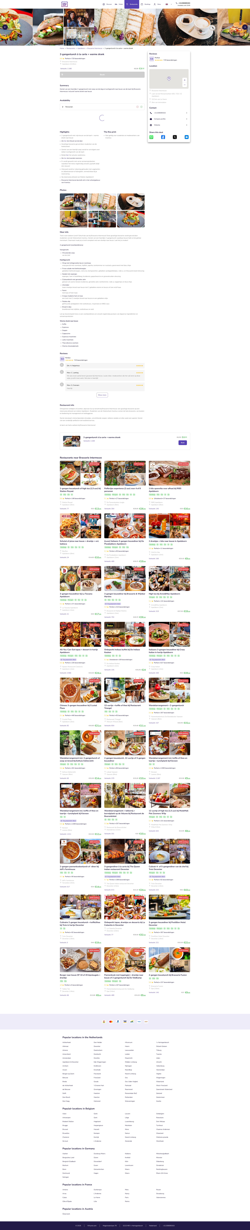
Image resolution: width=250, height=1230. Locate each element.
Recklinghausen (161, 1169)
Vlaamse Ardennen (163, 1129)
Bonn (64, 1169)
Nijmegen (128, 1066)
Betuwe (65, 1078)
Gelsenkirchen (99, 1169)
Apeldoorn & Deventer (70, 1062)
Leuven (127, 1114)
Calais (64, 1197)
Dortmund (66, 1173)
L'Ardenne (97, 1141)
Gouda (96, 1082)
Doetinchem (98, 1050)
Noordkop (128, 1070)
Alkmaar (65, 1046)
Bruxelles (65, 1133)
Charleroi (65, 1137)
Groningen (97, 1089)
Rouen (158, 1190)
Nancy (127, 1194)
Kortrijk (96, 1137)
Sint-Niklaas (160, 1121)
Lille (95, 1201)
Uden (158, 1058)
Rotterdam (129, 1097)
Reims (127, 1201)
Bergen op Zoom (68, 1074)
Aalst (64, 1114)
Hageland (97, 1121)
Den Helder (98, 1042)
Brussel (65, 1129)
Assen (64, 1070)
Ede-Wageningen (100, 1062)
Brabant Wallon (68, 1121)
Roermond (128, 1089)
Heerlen (97, 1097)
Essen (96, 1165)
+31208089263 (169, 1226)
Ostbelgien (160, 1114)
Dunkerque (98, 1190)
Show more (102, 395)
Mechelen (128, 1125)
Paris (127, 1197)
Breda (64, 1082)
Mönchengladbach (162, 1154)
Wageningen (160, 1078)
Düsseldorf (98, 1161)
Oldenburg (160, 1161)
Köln (126, 1161)
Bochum (65, 1165)
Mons (127, 1129)
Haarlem (97, 1093)
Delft (64, 1093)
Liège (127, 1118)
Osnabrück (160, 1165)
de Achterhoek (67, 1085)
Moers (127, 1169)
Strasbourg (160, 1194)
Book (183, 443)
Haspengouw (98, 1125)
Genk (95, 1114)
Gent (95, 1118)
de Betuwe (66, 1089)
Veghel (158, 1074)
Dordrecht (97, 1054)
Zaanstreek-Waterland (164, 1089)
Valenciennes (161, 1197)
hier (65, 141)
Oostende (128, 1141)
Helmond (97, 1101)
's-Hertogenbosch (162, 1042)
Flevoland (97, 1074)
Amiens (65, 1190)
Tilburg (158, 1050)
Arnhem (65, 1066)
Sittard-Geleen (161, 1046)
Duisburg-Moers (99, 1154)
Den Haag (65, 1101)
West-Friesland (161, 1085)
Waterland (160, 1082)
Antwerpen (66, 1118)
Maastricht (128, 1058)
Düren (96, 1157)
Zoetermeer (160, 1097)
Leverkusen (129, 1165)
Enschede (97, 1070)
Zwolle (158, 1101)
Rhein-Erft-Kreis (162, 1173)
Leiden (127, 1054)
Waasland (159, 1133)
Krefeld (127, 1157)
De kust (65, 1141)
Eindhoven (97, 1066)
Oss (126, 1078)
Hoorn (127, 1046)
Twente (159, 1054)
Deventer (97, 1046)
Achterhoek (66, 1042)
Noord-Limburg (130, 1074)
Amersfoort (66, 1054)
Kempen (97, 1133)
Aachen (65, 1154)
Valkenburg (160, 1066)
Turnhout (159, 1125)
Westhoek (160, 1141)
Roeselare (159, 1118)
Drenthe (97, 1058)
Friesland (97, 1078)
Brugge (65, 1125)
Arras (64, 1194)
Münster (159, 1157)
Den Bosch (66, 1097)
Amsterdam (66, 1058)
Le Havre (97, 1197)
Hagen (96, 1173)
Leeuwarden (129, 1050)
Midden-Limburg (131, 1062)
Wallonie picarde (162, 1137)
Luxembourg (129, 1121)
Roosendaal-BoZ (131, 1093)
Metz (127, 1190)
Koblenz (128, 1154)
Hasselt (96, 1129)
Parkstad (128, 1085)
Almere (65, 1050)
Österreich (66, 1214)
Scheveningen (130, 1101)
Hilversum (128, 1042)
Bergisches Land (68, 1157)
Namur (127, 1133)
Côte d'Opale (67, 1201)
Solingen (65, 1177)
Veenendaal (160, 1070)
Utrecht (159, 1062)
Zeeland (159, 1093)
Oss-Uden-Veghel (131, 1082)
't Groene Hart (99, 1085)
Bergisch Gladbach (69, 1161)
